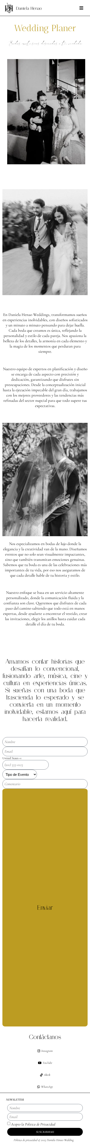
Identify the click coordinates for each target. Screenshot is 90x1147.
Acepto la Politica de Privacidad (33, 1124)
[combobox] (25, 758)
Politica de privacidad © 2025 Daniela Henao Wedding (44, 1140)
